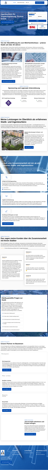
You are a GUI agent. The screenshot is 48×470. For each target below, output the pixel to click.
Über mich (27, 2)
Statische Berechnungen (20, 2)
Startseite (14, 2)
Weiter (37, 20)
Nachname (40, 16)
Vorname (30, 16)
